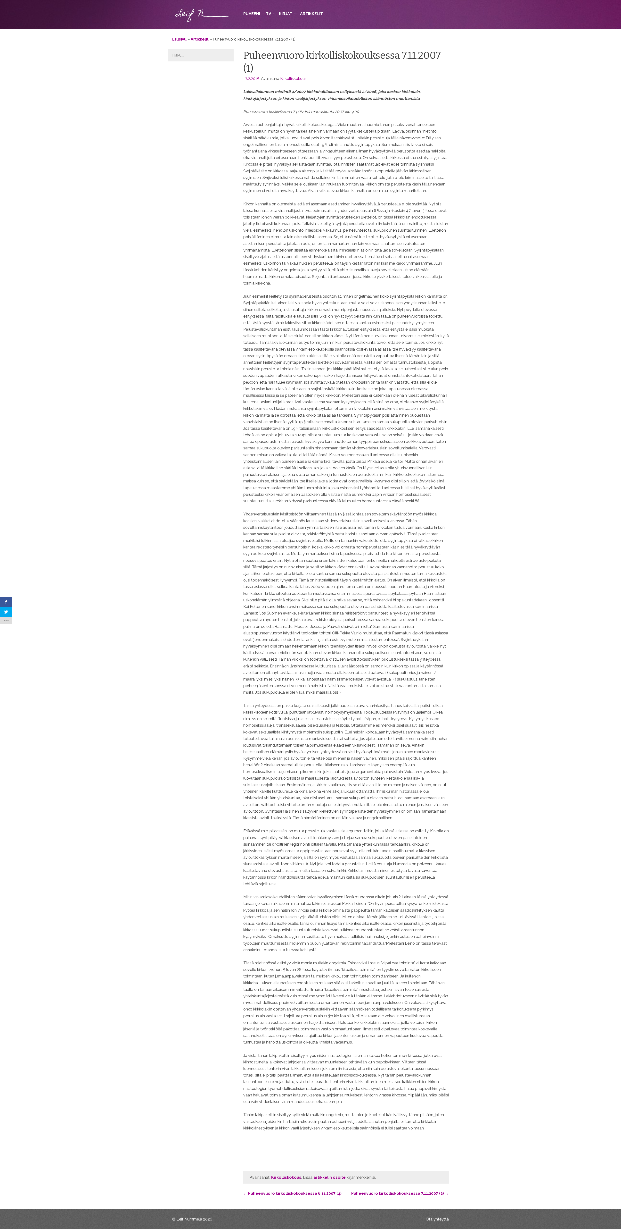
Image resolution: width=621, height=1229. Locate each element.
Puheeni (251, 13)
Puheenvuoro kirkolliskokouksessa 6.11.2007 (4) (292, 1193)
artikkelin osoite (329, 1177)
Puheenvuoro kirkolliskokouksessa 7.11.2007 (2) (400, 1193)
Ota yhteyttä (437, 1219)
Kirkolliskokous (293, 78)
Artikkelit (311, 13)
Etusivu (179, 39)
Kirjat (285, 13)
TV (268, 13)
